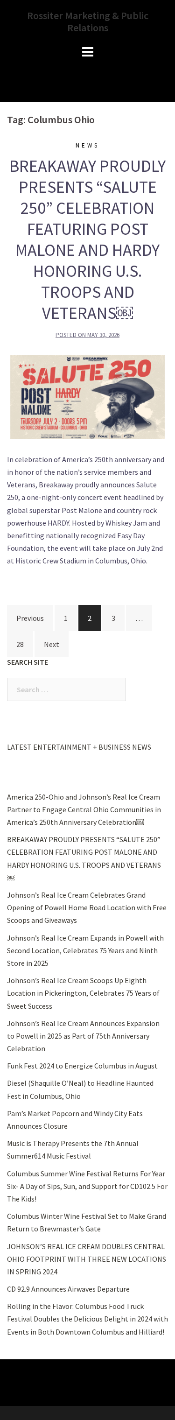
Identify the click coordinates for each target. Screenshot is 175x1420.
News (87, 145)
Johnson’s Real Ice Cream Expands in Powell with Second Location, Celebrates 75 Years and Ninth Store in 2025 (85, 950)
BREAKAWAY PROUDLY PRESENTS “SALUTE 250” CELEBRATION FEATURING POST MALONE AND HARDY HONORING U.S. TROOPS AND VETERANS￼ (87, 239)
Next (51, 644)
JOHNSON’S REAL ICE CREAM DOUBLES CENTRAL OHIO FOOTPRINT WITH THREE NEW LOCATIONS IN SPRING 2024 (86, 1259)
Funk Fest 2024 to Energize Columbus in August (82, 1065)
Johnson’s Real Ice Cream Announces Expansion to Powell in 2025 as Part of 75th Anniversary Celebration (83, 1036)
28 (20, 644)
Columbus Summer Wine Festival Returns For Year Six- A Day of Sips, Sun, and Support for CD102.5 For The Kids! (87, 1186)
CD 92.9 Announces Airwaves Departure (68, 1288)
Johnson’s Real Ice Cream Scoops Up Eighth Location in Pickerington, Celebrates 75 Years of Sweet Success (83, 993)
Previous (30, 618)
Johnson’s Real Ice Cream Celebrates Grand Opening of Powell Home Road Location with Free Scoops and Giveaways (87, 907)
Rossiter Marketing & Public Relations (87, 21)
